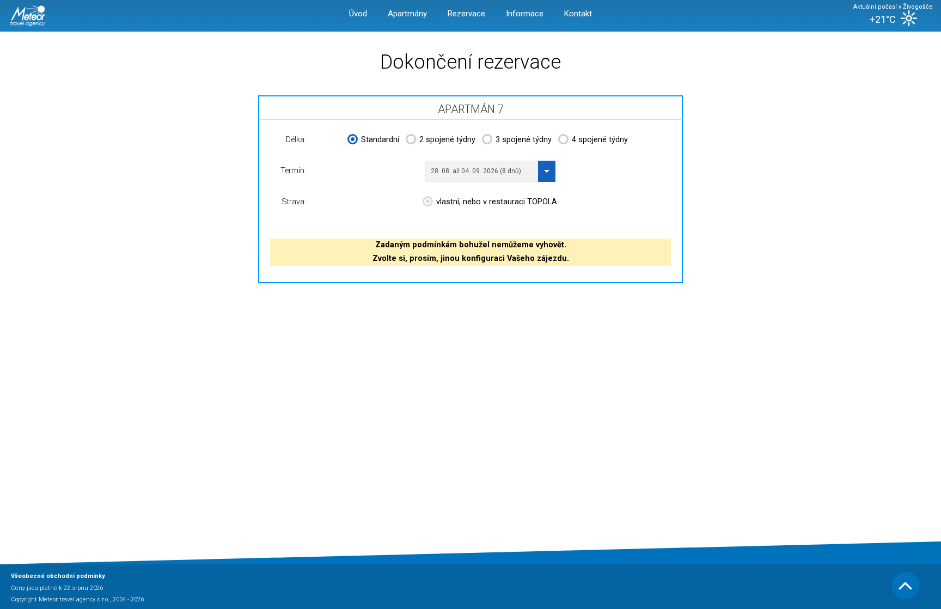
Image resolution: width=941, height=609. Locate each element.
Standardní (380, 139)
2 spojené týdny (447, 139)
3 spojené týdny (524, 139)
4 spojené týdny (600, 139)
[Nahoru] (905, 597)
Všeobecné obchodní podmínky (58, 576)
